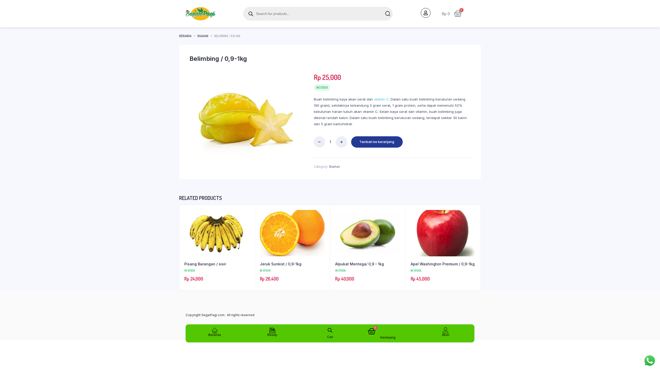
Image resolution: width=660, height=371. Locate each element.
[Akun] (446, 330)
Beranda (185, 36)
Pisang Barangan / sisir (205, 264)
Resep (272, 335)
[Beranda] (215, 330)
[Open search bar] (330, 329)
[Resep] (272, 330)
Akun (445, 335)
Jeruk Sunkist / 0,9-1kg (280, 264)
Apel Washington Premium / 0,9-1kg (443, 264)
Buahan (202, 36)
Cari (330, 337)
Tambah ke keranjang (376, 142)
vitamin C (381, 99)
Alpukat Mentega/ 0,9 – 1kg (359, 264)
